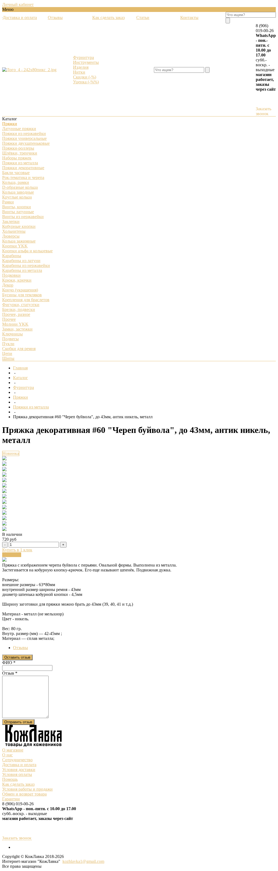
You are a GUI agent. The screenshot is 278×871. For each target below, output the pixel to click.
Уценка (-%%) (86, 82)
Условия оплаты (17, 774)
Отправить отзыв (18, 722)
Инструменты (86, 62)
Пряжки (20, 397)
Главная (20, 368)
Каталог (20, 377)
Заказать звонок (263, 111)
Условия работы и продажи (27, 789)
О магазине (12, 750)
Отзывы (20, 647)
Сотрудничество (17, 759)
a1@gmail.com (91, 861)
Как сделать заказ (18, 784)
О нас (7, 755)
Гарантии (11, 799)
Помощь (10, 779)
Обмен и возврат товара (24, 794)
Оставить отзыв (17, 657)
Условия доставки (18, 769)
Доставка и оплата (19, 764)
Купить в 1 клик (17, 550)
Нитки (79, 72)
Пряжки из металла (31, 407)
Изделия (81, 67)
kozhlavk (70, 861)
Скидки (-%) (84, 77)
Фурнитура (83, 57)
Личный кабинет (18, 4)
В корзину (11, 554)
